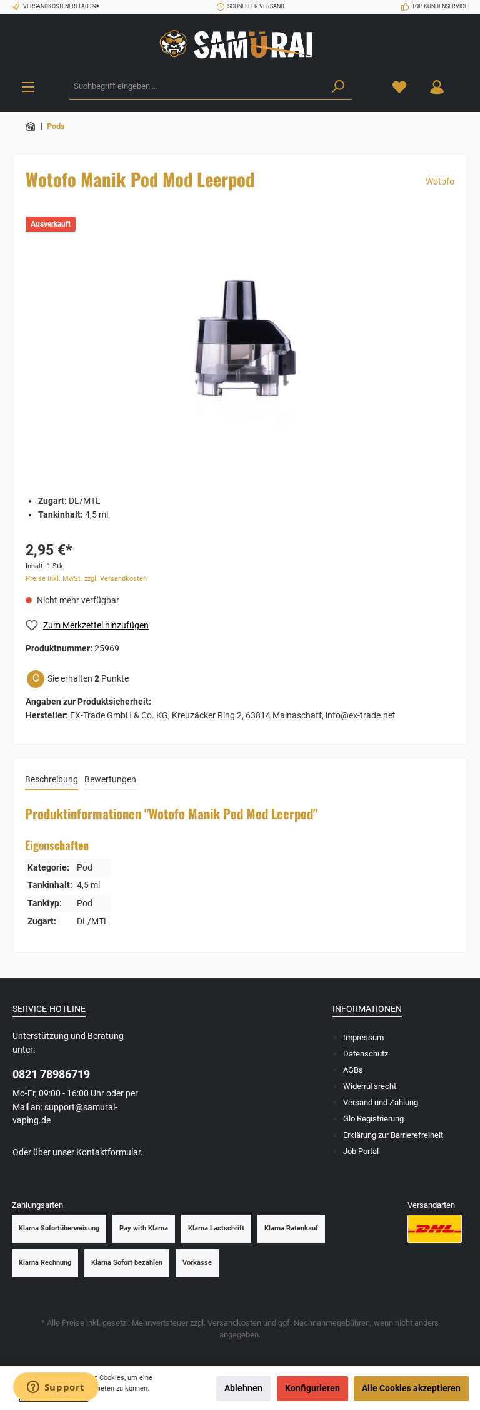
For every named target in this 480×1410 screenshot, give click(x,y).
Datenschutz (365, 1053)
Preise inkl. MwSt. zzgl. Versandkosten (86, 579)
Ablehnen (243, 1388)
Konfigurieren (312, 1388)
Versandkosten (234, 1322)
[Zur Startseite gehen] (240, 44)
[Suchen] (338, 87)
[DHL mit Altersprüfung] (435, 1229)
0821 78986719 (51, 1074)
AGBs (353, 1070)
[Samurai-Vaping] (31, 126)
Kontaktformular (108, 1152)
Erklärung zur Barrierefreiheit (393, 1135)
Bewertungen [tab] (110, 779)
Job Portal (361, 1151)
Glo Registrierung (373, 1118)
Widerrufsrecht (369, 1086)
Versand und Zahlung (380, 1102)
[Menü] (28, 87)
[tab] (51, 780)
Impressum (363, 1037)
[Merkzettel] (399, 87)
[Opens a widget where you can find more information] (55, 1388)
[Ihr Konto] (436, 87)
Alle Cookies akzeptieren (411, 1388)
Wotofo (440, 181)
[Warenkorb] (463, 81)
